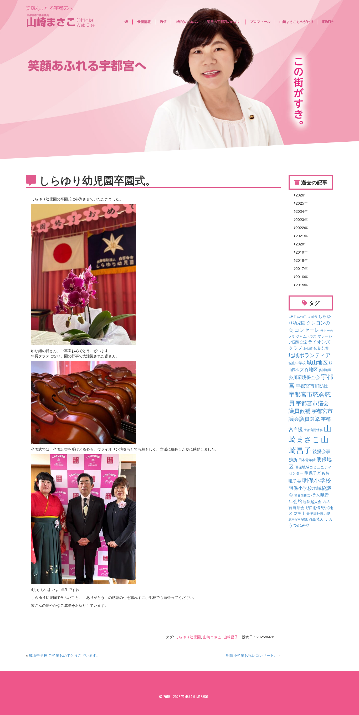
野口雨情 (312, 507)
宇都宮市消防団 (312, 385)
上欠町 (307, 348)
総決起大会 (312, 501)
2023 (300, 219)
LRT (292, 316)
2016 (300, 276)
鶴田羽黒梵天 (312, 519)
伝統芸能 (321, 348)
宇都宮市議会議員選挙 (311, 414)
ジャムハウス (306, 336)
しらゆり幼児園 (188, 636)
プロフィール (260, 22)
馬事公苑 (294, 519)
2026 (300, 195)
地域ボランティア (310, 355)
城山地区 (317, 362)
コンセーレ (306, 329)
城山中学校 (297, 363)
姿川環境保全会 (304, 377)
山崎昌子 (230, 636)
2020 (300, 243)
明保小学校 (316, 480)
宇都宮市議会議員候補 (309, 407)
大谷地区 (309, 369)
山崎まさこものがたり (296, 22)
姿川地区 (325, 370)
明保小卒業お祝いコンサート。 (252, 655)
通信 (163, 22)
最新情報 (144, 22)
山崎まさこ (212, 636)
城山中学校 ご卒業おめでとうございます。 (64, 655)
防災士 (299, 513)
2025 (300, 203)
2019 (300, 252)
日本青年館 (307, 459)
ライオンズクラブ (309, 344)
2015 (300, 284)
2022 (300, 227)
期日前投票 (302, 495)
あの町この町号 (307, 317)
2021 (300, 235)
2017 (300, 268)
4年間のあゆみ (187, 22)
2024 (300, 211)
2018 (300, 260)
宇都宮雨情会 (313, 430)
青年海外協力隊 (318, 513)
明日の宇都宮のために (224, 22)
